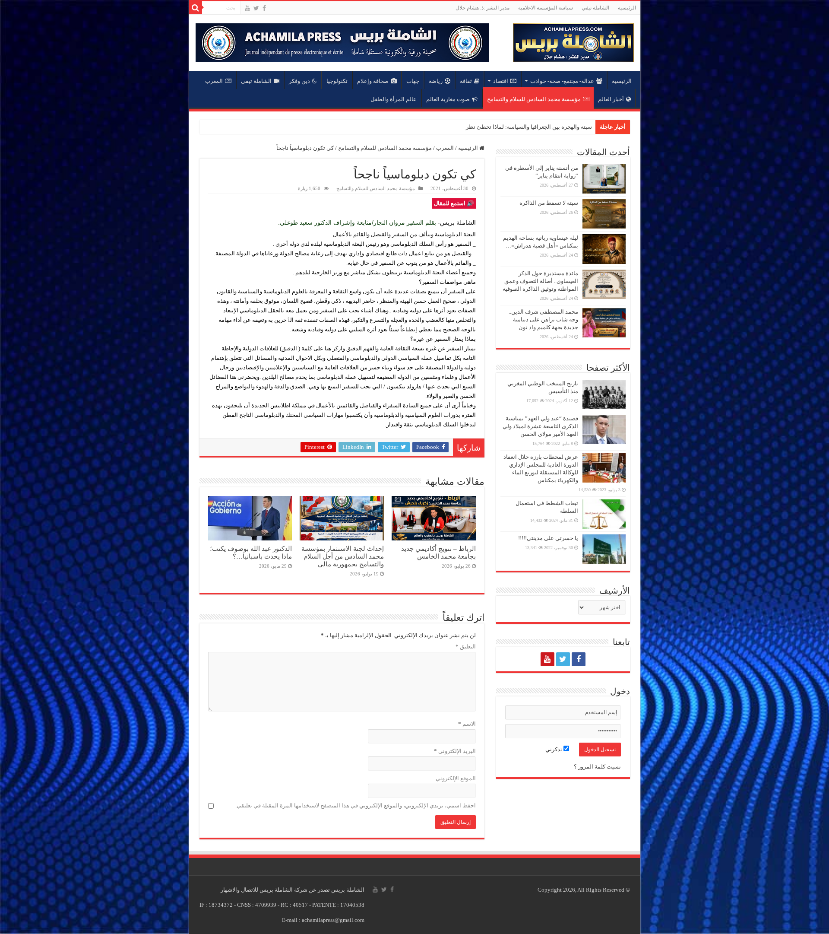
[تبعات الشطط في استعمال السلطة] (604, 514)
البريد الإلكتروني (455, 751)
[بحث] (195, 7)
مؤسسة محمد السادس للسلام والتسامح (534, 99)
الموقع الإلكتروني (456, 778)
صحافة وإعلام (373, 81)
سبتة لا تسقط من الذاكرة (548, 203)
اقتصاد (500, 81)
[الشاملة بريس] (573, 41)
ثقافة (466, 81)
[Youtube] (247, 8)
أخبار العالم (611, 99)
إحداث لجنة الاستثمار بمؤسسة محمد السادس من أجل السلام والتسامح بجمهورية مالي (342, 556)
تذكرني (554, 749)
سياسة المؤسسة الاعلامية (545, 8)
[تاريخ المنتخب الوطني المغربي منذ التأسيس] (604, 394)
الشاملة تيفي (595, 8)
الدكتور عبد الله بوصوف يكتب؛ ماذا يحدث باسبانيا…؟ (251, 552)
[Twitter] (256, 8)
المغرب (214, 81)
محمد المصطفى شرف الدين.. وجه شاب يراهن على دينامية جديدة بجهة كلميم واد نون (543, 319)
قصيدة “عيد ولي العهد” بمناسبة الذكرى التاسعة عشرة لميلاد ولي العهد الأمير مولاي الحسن (540, 426)
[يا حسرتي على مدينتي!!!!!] (604, 549)
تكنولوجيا (337, 81)
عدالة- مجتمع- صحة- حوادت (562, 81)
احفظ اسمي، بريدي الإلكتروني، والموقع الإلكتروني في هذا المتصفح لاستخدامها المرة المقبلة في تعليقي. (355, 805)
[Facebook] (264, 8)
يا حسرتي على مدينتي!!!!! (548, 538)
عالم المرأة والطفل (393, 99)
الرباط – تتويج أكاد (571, 127)
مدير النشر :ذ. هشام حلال (482, 8)
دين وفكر (299, 81)
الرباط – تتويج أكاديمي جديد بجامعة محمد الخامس (438, 552)
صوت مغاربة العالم (448, 99)
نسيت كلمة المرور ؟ (597, 766)
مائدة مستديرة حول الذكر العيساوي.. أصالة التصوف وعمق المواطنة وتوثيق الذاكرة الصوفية (540, 281)
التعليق (466, 646)
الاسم (467, 724)
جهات (412, 81)
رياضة (436, 81)
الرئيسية (627, 8)
